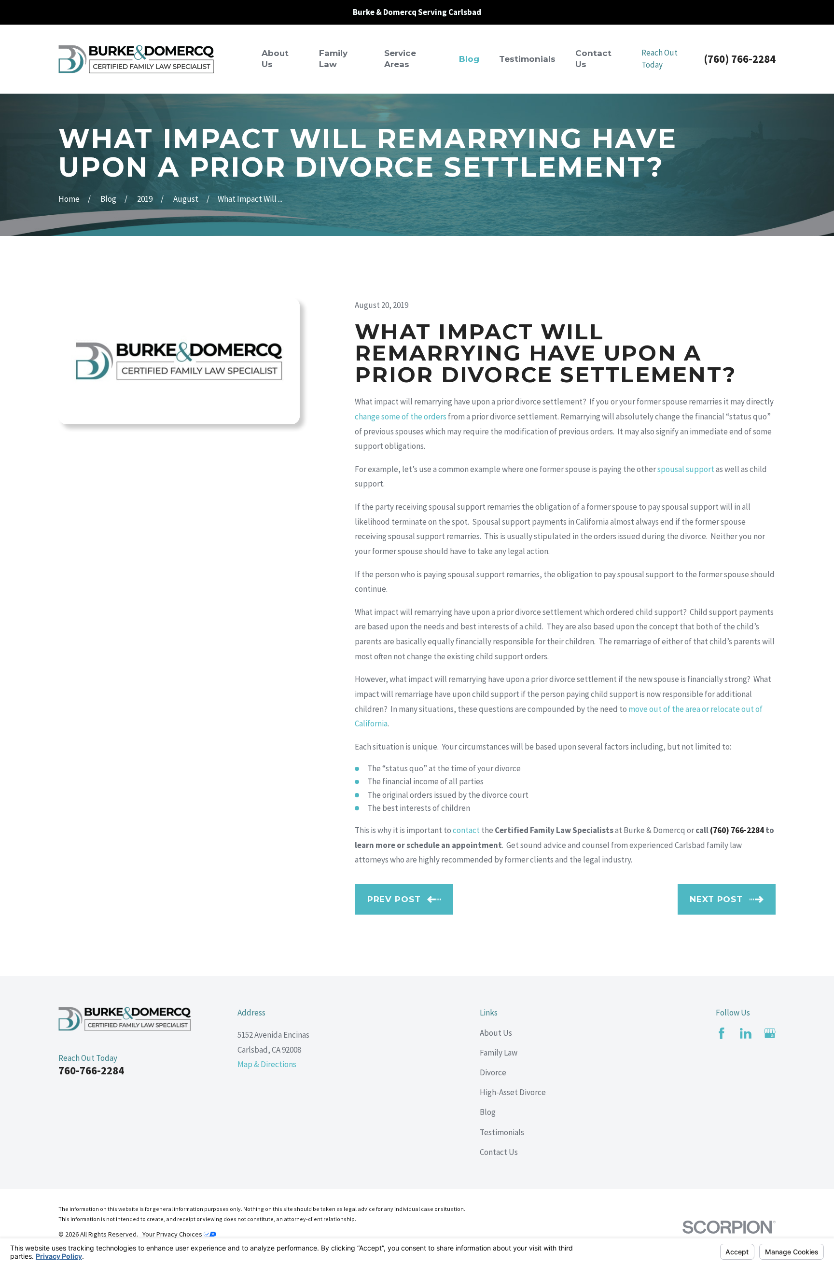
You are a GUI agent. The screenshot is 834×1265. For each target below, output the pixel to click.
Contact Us (499, 1152)
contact (466, 830)
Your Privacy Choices (173, 1234)
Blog (488, 1112)
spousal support (685, 469)
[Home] (136, 59)
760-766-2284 (91, 1070)
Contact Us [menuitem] (593, 59)
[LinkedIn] (745, 1033)
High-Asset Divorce (513, 1092)
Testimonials (502, 1132)
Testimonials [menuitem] (527, 59)
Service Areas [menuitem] (400, 59)
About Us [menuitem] (275, 59)
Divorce (493, 1072)
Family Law (498, 1052)
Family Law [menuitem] (333, 59)
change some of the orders (400, 416)
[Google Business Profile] (770, 1033)
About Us (496, 1033)
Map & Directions (266, 1064)
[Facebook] (721, 1033)
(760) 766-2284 (740, 59)
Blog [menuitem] (469, 59)
